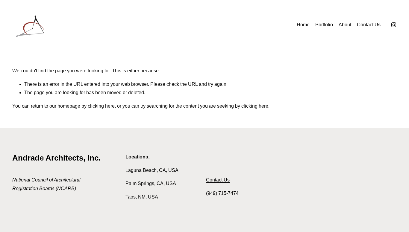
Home (303, 24)
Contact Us (369, 24)
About (345, 24)
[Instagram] (394, 25)
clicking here (101, 106)
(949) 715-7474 (222, 193)
